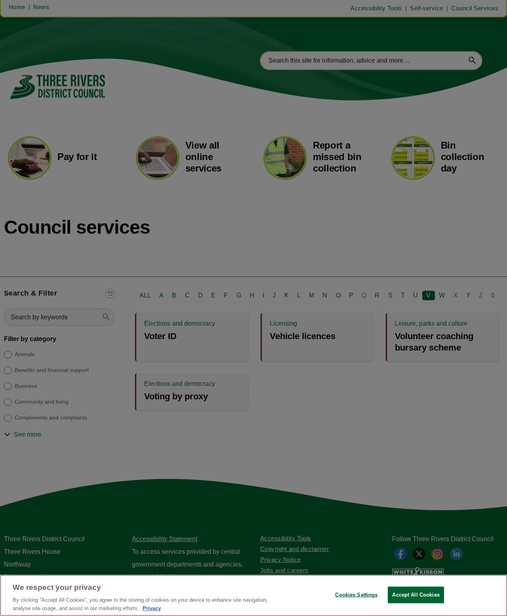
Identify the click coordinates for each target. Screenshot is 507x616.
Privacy (152, 608)
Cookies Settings (356, 595)
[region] (253, 595)
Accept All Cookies (415, 595)
